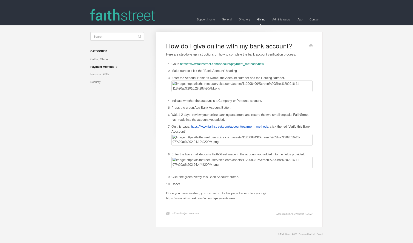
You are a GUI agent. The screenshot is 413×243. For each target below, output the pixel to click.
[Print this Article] (311, 46)
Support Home (206, 19)
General (227, 19)
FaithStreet (285, 234)
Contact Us (193, 213)
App (299, 19)
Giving (261, 19)
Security (95, 82)
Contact (314, 19)
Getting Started (99, 59)
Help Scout (317, 234)
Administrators (281, 19)
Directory (244, 19)
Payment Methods (102, 67)
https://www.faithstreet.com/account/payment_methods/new (222, 64)
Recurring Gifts (99, 74)
